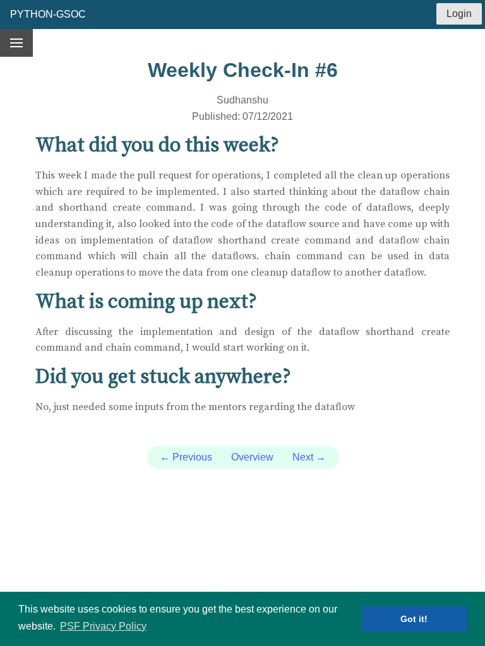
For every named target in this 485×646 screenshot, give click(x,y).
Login (459, 13)
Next (309, 457)
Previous (186, 457)
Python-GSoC (48, 14)
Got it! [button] (414, 619)
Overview (252, 457)
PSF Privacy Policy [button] (103, 626)
